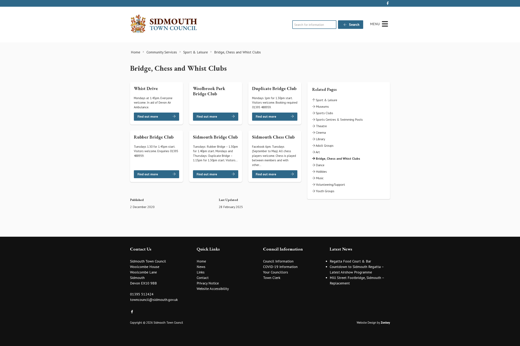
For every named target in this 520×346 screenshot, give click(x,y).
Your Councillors (275, 272)
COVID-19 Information (280, 266)
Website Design (366, 322)
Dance (319, 165)
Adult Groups (324, 145)
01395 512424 (141, 294)
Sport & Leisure (326, 100)
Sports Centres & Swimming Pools (339, 119)
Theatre (321, 126)
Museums (322, 106)
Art (317, 152)
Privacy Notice (208, 283)
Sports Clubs (324, 113)
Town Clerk (271, 277)
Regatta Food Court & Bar (350, 261)
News (201, 266)
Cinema (320, 132)
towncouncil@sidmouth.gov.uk (154, 299)
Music (319, 178)
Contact (203, 277)
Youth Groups (324, 191)
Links (201, 272)
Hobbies (321, 171)
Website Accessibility (213, 288)
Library (320, 139)
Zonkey (385, 322)
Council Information (278, 261)
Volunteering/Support (330, 184)
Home (201, 261)
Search (353, 24)
